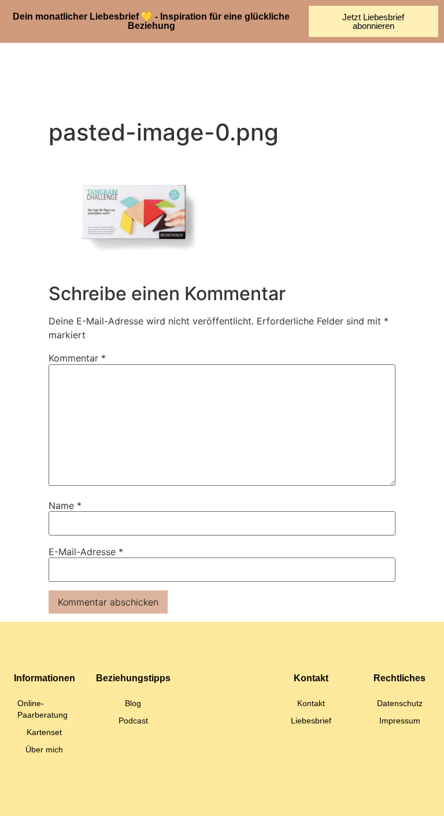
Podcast (133, 720)
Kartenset (44, 732)
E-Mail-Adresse (86, 551)
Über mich (44, 749)
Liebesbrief (311, 720)
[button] (234, 78)
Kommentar (77, 358)
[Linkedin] (161, 795)
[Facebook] (282, 795)
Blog (133, 703)
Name (65, 505)
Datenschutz (400, 703)
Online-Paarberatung (42, 709)
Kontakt (311, 703)
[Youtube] (242, 795)
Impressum (399, 720)
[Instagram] (201, 795)
